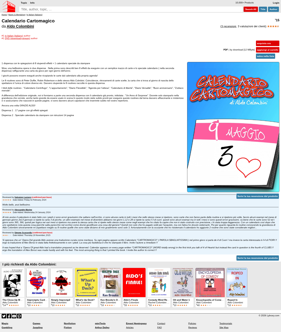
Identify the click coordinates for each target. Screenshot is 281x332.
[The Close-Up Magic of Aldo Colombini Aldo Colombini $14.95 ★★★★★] (13, 282)
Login (276, 2)
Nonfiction (70, 323)
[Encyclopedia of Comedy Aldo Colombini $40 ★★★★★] (210, 282)
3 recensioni (228, 26)
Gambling (7, 327)
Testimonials (225, 323)
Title (263, 9)
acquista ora (264, 43)
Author (273, 9)
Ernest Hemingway (136, 323)
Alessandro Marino (23, 210)
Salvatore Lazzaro (22, 197)
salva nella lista (265, 56)
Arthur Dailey (102, 327)
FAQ (159, 327)
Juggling (38, 327)
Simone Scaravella (23, 233)
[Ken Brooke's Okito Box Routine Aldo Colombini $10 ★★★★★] (110, 282)
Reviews (192, 327)
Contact (161, 323)
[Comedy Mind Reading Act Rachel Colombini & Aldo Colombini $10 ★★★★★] (158, 282)
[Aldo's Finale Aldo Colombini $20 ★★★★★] (134, 282)
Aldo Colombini (20, 26)
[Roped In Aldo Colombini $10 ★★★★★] (237, 282)
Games (36, 323)
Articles (130, 327)
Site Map (223, 327)
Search (250, 9)
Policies (192, 323)
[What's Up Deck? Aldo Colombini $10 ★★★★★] (86, 282)
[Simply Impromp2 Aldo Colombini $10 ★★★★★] (61, 282)
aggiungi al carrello (267, 50)
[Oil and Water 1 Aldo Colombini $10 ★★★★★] (183, 282)
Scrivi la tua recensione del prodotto (257, 196)
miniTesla (100, 323)
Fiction (68, 327)
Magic (5, 323)
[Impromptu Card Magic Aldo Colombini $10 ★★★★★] (37, 282)
